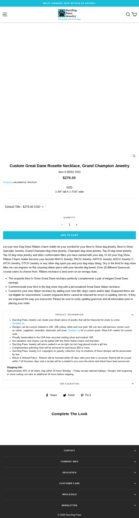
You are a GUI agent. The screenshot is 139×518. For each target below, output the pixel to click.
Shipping (7, 182)
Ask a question (69, 384)
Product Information (69, 315)
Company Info (70, 461)
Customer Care (69, 483)
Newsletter (69, 505)
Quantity (69, 217)
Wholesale (69, 494)
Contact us (18, 323)
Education (69, 472)
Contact (69, 450)
